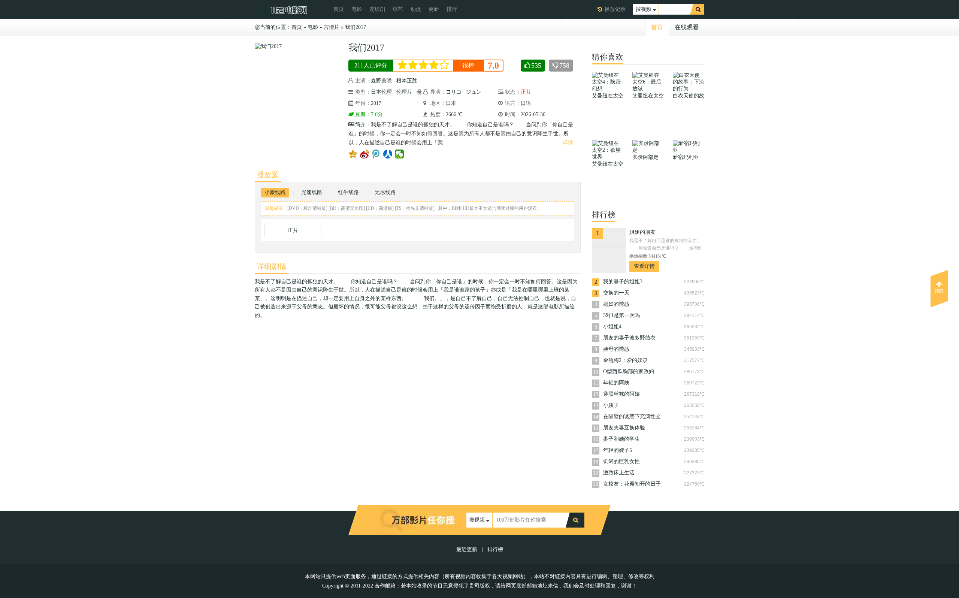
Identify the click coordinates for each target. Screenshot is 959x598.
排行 (452, 9)
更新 (434, 9)
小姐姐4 (612, 326)
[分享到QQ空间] (353, 154)
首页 (338, 9)
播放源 (268, 174)
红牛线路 (348, 192)
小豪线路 (274, 192)
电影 (356, 9)
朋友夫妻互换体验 (624, 428)
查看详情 (644, 266)
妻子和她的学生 (621, 439)
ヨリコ (454, 92)
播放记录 (615, 9)
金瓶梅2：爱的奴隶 (625, 360)
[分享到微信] (399, 154)
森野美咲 (381, 81)
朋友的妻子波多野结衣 (629, 338)
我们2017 (355, 27)
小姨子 (611, 405)
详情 (568, 142)
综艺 (398, 9)
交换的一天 (616, 293)
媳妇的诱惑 (616, 304)
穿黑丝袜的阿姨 (621, 394)
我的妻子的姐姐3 (622, 281)
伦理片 (404, 92)
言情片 (331, 27)
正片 (293, 230)
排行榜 (495, 549)
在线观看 (687, 27)
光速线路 (311, 192)
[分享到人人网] (388, 154)
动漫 (416, 9)
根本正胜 (406, 81)
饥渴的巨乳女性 (621, 461)
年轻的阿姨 (616, 383)
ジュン (474, 92)
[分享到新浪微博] (364, 154)
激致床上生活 (619, 472)
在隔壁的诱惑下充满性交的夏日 (632, 417)
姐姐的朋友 (642, 232)
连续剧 (377, 9)
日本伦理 (381, 92)
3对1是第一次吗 (621, 315)
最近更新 (466, 549)
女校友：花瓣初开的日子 (632, 484)
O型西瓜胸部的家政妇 (628, 371)
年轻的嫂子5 (617, 450)
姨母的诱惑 (616, 349)
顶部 (939, 291)
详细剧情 (272, 266)
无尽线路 (385, 192)
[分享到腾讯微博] (376, 154)
